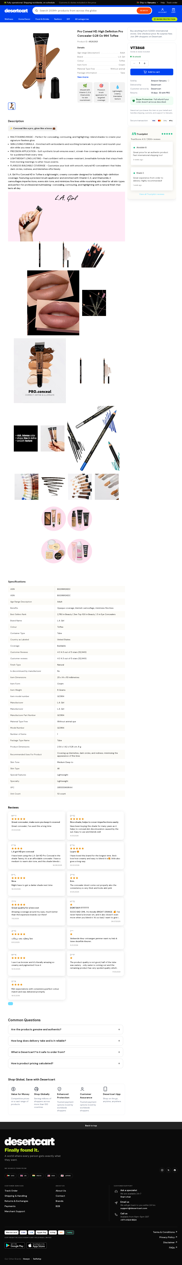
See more (82, 77)
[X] (168, 1170)
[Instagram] (162, 1170)
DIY (68, 19)
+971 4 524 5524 (128, 1220)
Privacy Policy (168, 1237)
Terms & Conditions (165, 1232)
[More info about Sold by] (168, 80)
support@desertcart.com (133, 1208)
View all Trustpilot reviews (151, 194)
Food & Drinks (42, 19)
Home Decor (24, 19)
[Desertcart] (16, 10)
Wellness (9, 19)
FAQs (173, 1247)
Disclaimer (170, 1242)
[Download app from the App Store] (36, 1245)
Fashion (57, 19)
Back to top (91, 1125)
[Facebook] (174, 1170)
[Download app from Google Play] (15, 1245)
